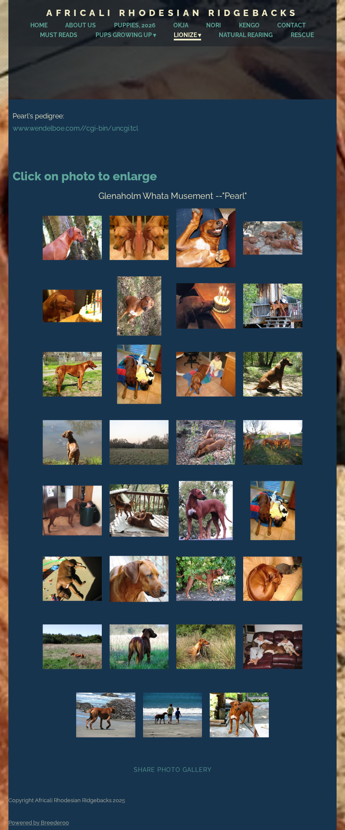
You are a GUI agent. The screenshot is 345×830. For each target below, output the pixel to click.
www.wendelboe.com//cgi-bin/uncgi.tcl (75, 128)
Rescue (302, 35)
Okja (180, 25)
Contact (291, 25)
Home (39, 25)
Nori (213, 25)
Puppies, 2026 (135, 25)
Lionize (185, 35)
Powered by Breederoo (38, 822)
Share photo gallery (173, 769)
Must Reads (58, 35)
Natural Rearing (246, 35)
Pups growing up (124, 35)
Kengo (249, 25)
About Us (80, 25)
